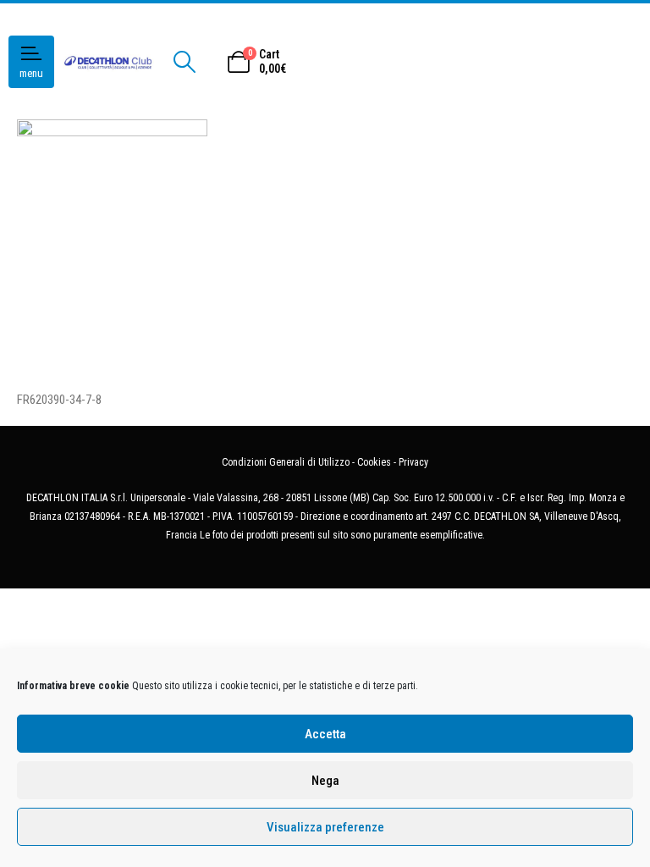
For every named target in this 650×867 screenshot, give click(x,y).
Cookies (374, 462)
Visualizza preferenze (325, 827)
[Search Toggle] (184, 62)
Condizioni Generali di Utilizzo (286, 462)
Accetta (325, 734)
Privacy (413, 462)
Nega (325, 780)
